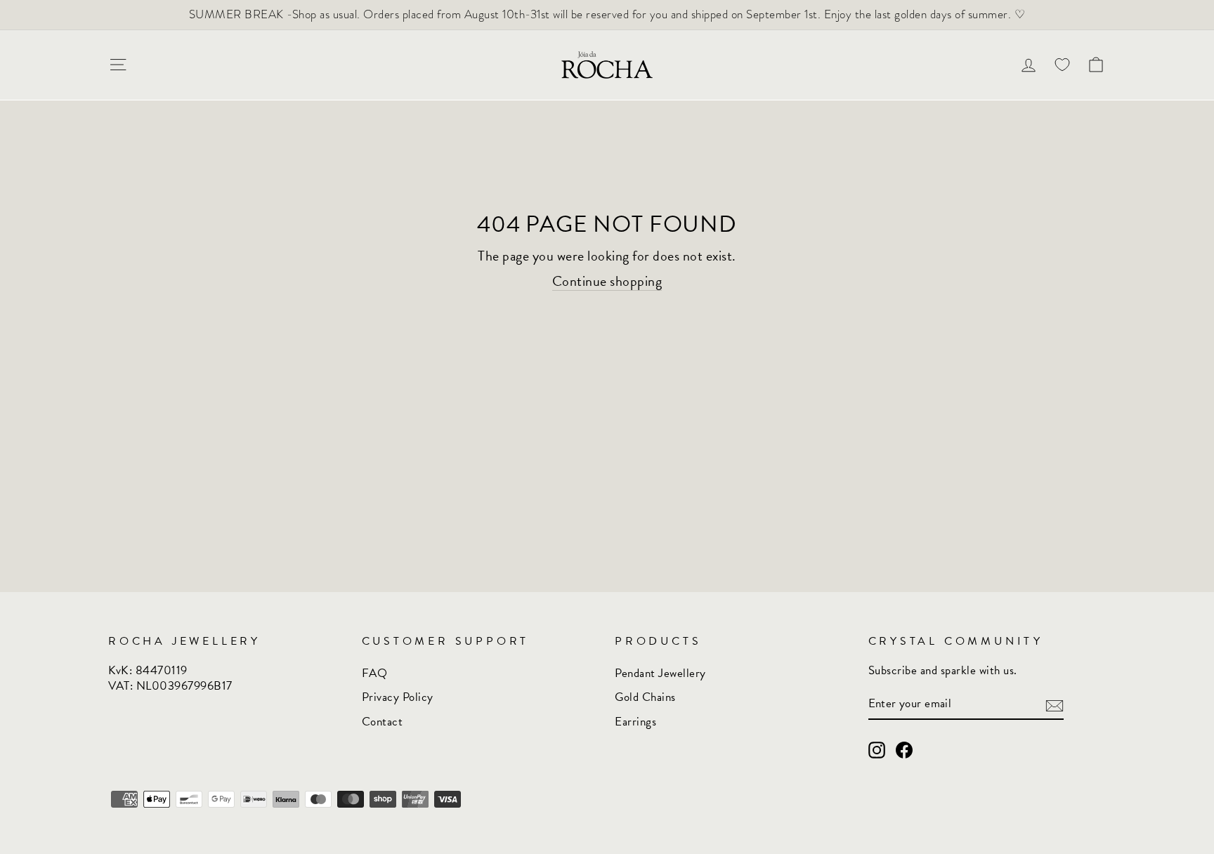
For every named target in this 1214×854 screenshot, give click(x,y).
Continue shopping (607, 281)
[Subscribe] (1054, 704)
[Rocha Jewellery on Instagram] (876, 749)
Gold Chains (645, 697)
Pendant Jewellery (660, 673)
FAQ (375, 673)
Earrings (635, 721)
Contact (382, 721)
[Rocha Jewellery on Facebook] (904, 749)
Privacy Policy (397, 697)
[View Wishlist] (1062, 65)
